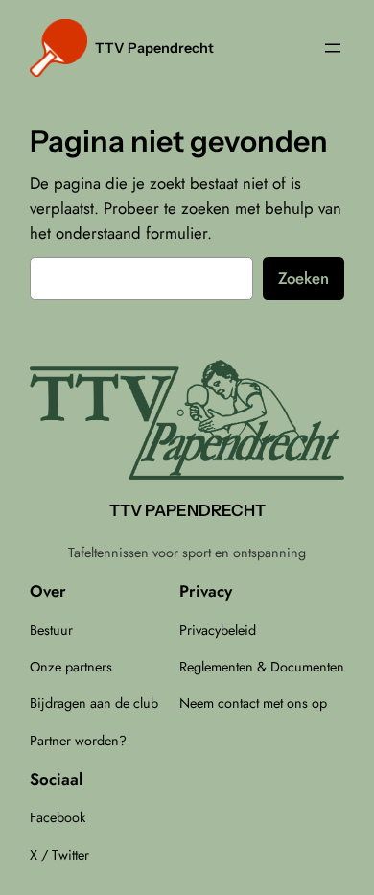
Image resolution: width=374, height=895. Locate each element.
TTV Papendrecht (154, 48)
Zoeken (303, 278)
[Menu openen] (332, 47)
